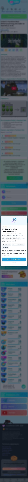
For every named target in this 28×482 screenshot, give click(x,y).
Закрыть (14, 262)
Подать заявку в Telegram (15, 259)
